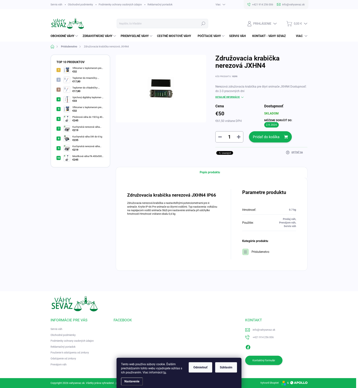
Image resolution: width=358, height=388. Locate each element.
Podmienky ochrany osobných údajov (120, 4)
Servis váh (56, 4)
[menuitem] (65, 36)
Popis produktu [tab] (210, 172)
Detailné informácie (227, 97)
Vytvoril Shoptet (269, 382)
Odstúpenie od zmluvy (63, 358)
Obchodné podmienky (80, 4)
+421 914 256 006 (263, 337)
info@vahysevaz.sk (264, 329)
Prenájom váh (59, 364)
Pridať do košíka (266, 137)
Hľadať (203, 23)
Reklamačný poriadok (159, 4)
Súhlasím (226, 367)
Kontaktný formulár (263, 360)
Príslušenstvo (260, 252)
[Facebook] (248, 346)
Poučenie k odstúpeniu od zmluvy (70, 352)
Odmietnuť (200, 367)
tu (164, 372)
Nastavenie (131, 381)
